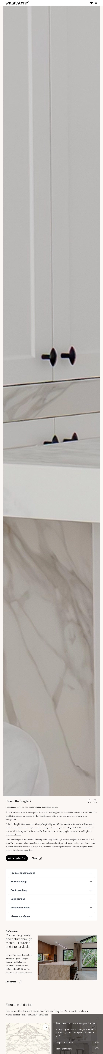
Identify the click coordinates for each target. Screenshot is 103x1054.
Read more (11, 981)
